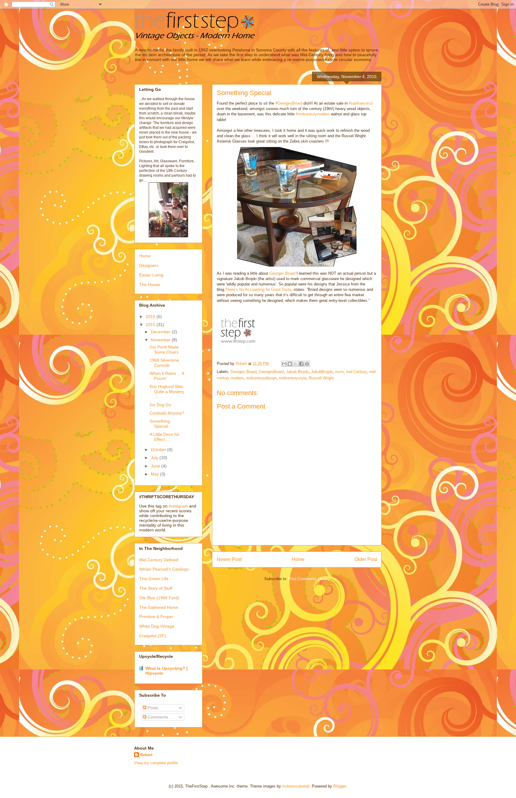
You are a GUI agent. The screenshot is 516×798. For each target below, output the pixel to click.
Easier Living (151, 275)
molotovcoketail (295, 786)
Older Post (365, 559)
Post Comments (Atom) (308, 579)
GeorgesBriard (271, 371)
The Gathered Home (158, 607)
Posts (152, 707)
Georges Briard (282, 273)
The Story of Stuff (155, 588)
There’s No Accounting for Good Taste (258, 289)
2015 (151, 324)
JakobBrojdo (322, 371)
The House (149, 284)
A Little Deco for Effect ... (164, 437)
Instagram (178, 506)
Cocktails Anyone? (167, 413)
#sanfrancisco (361, 103)
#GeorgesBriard (288, 103)
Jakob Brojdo (297, 371)
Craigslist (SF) (152, 635)
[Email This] (284, 364)
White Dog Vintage (156, 626)
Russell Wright (321, 378)
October (159, 449)
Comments (157, 717)
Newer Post (229, 559)
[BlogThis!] (290, 364)
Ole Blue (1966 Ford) (159, 597)
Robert (146, 755)
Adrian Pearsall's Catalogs (164, 569)
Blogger (339, 786)
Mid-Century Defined (158, 559)
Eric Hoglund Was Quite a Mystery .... (167, 391)
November (161, 339)
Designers (148, 265)
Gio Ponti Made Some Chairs (164, 349)
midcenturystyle (292, 378)
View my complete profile (156, 763)
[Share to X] (296, 364)
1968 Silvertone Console (164, 363)
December (161, 331)
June (156, 466)
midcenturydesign (261, 378)
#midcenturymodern (313, 114)
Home (298, 559)
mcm (339, 371)
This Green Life (153, 578)
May (155, 474)
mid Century (356, 371)
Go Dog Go (160, 404)
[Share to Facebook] (301, 364)
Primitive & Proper (156, 616)
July (155, 457)
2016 (151, 316)
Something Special (160, 424)
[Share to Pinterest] (307, 364)
